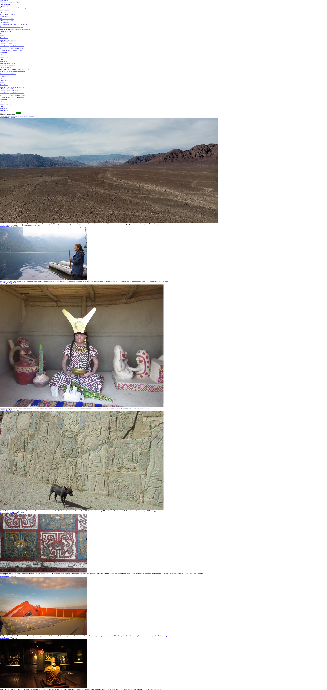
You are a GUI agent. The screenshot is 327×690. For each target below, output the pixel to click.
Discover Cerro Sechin (6, 409)
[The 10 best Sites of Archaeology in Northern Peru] (43, 572)
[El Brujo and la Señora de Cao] (82, 406)
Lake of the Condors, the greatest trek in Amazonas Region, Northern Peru (20, 225)
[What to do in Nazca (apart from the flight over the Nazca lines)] (109, 222)
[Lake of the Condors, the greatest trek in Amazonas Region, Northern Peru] (43, 279)
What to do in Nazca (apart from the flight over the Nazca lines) (17, 116)
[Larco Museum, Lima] (43, 688)
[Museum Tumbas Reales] (43, 634)
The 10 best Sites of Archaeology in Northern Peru (13, 512)
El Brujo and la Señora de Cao (8, 282)
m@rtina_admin (4, 117)
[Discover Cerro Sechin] (82, 509)
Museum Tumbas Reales (6, 574)
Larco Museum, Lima (6, 637)
